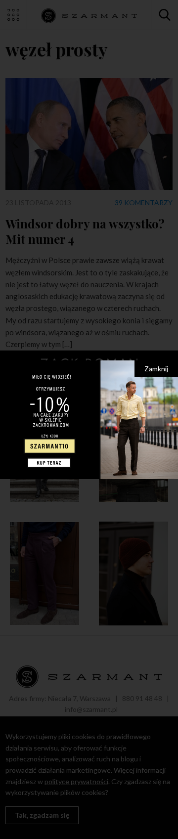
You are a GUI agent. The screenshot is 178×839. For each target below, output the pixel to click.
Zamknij (156, 368)
